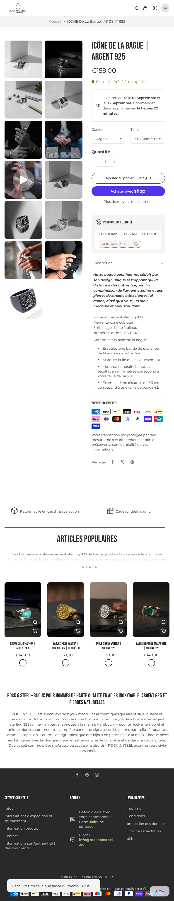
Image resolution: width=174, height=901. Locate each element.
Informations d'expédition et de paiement (28, 818)
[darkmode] (155, 8)
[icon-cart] (145, 7)
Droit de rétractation (144, 831)
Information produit (21, 828)
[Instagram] (97, 775)
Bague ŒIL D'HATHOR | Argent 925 (23, 646)
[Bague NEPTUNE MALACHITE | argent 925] (151, 609)
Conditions (136, 816)
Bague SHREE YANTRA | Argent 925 (108, 646)
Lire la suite (87, 567)
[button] (128, 178)
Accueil (55, 21)
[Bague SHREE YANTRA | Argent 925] (108, 609)
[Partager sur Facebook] (112, 462)
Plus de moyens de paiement (128, 202)
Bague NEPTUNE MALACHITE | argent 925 (151, 646)
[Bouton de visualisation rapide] (35, 622)
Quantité (101, 151)
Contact (11, 836)
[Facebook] (77, 775)
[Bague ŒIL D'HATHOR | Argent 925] (23, 609)
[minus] (96, 161)
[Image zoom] (23, 59)
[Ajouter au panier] (35, 631)
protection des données (146, 823)
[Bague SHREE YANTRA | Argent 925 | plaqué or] (65, 609)
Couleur (98, 129)
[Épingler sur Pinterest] (132, 462)
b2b (130, 838)
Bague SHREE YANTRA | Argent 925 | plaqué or (66, 646)
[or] (66, 663)
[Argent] (23, 663)
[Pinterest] (87, 775)
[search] (137, 7)
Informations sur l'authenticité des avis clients (30, 845)
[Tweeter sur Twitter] (122, 462)
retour (10, 808)
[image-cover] (23, 180)
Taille (134, 129)
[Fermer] (95, 886)
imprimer (135, 808)
